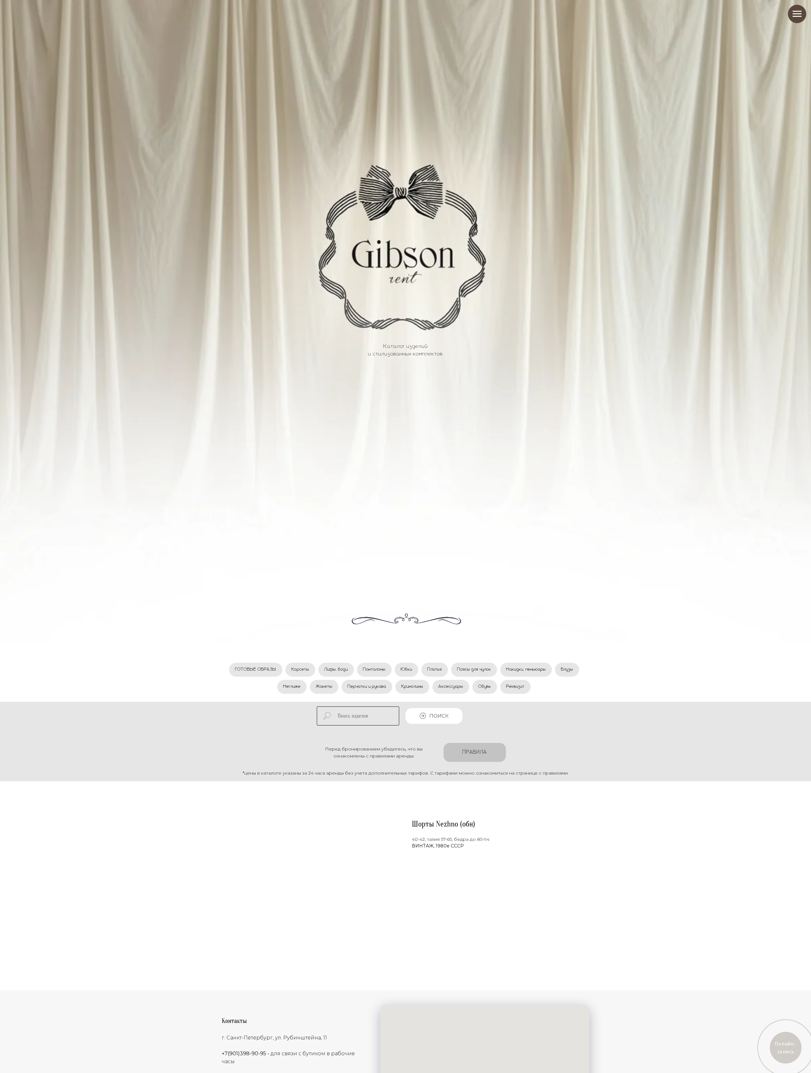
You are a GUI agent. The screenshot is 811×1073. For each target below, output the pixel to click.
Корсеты (300, 669)
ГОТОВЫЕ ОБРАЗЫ (255, 669)
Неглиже (292, 686)
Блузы (567, 669)
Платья (434, 669)
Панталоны (374, 669)
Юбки (406, 669)
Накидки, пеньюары (526, 669)
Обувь (484, 686)
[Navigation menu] (797, 14)
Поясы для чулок (474, 669)
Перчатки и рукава (367, 686)
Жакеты (324, 686)
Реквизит (515, 686)
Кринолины (412, 686)
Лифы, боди (336, 669)
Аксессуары (450, 686)
